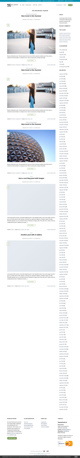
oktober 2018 (62, 293)
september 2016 (62, 354)
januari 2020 (62, 262)
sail (63, 37)
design (26, 64)
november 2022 (62, 182)
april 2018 (61, 308)
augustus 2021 (62, 218)
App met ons (12, 438)
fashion (29, 64)
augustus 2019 (62, 274)
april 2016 (61, 366)
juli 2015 (61, 387)
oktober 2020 (62, 242)
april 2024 (61, 141)
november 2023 (62, 153)
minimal (63, 35)
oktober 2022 (62, 185)
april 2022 (61, 199)
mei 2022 (61, 197)
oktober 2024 (62, 127)
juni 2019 (61, 279)
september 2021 (62, 216)
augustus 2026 (62, 74)
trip (63, 39)
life (60, 35)
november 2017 (62, 320)
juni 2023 (61, 165)
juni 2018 (61, 303)
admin (39, 19)
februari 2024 (62, 146)
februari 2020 (62, 259)
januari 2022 (62, 206)
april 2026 (61, 83)
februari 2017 (62, 341)
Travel (60, 64)
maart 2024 (61, 144)
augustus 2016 (62, 356)
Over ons (26, 422)
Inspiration (61, 54)
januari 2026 (62, 90)
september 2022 (62, 187)
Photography (62, 59)
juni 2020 (61, 252)
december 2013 (62, 407)
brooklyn (19, 229)
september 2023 (62, 158)
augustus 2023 (62, 160)
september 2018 (62, 296)
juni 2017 (61, 332)
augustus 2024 (62, 131)
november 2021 (62, 211)
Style (31, 176)
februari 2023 (62, 175)
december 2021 (62, 209)
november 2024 (62, 124)
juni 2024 (61, 136)
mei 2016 (61, 363)
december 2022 (62, 180)
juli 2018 (61, 300)
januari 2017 (62, 344)
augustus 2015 (62, 385)
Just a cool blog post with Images (31, 178)
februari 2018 (62, 312)
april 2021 (61, 228)
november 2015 (62, 378)
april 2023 (61, 170)
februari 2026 (62, 88)
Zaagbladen (43, 422)
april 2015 (61, 395)
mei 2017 (61, 334)
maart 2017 (61, 339)
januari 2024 (62, 148)
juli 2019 (61, 276)
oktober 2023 (62, 156)
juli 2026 (61, 76)
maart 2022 (61, 201)
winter (69, 39)
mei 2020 (61, 255)
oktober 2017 (62, 322)
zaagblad (39, 453)
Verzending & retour (28, 426)
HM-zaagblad (44, 423)
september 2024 (62, 129)
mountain (67, 35)
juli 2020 (61, 250)
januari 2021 (62, 235)
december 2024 (62, 122)
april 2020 (61, 257)
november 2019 (62, 267)
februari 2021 (62, 233)
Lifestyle (28, 14)
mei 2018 (61, 305)
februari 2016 (62, 370)
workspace (65, 41)
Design (60, 52)
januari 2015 (62, 402)
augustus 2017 (62, 327)
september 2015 (62, 382)
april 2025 (61, 112)
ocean (61, 37)
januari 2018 (62, 315)
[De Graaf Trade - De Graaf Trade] (12, 5)
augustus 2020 (62, 247)
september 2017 (62, 325)
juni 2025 (61, 107)
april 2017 (61, 337)
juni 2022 (61, 194)
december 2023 (62, 151)
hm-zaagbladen (10, 434)
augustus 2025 (62, 102)
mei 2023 (61, 168)
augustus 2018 (62, 298)
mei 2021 (61, 226)
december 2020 (62, 238)
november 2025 (62, 95)
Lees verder (31, 60)
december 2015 (62, 375)
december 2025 (62, 93)
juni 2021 (61, 223)
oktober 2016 (62, 351)
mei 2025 (61, 110)
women (28, 229)
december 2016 (62, 346)
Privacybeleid (27, 428)
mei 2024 (61, 139)
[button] (20, 5)
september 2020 (62, 245)
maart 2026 (61, 86)
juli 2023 (61, 163)
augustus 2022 (62, 189)
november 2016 (62, 349)
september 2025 (62, 100)
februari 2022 (62, 204)
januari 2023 (62, 177)
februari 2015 (62, 399)
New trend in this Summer (31, 16)
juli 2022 (61, 192)
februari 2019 (62, 286)
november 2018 (62, 291)
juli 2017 (61, 329)
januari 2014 (62, 404)
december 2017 (62, 317)
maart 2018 (61, 310)
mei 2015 (61, 392)
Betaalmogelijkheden (29, 425)
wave (66, 39)
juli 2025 (61, 105)
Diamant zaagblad (45, 426)
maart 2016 (61, 368)
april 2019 (61, 284)
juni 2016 (61, 361)
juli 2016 (61, 358)
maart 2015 (61, 397)
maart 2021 (61, 230)
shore (67, 37)
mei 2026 (61, 81)
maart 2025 (61, 115)
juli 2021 (61, 221)
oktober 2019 (62, 269)
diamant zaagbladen (16, 433)
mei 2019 (61, 281)
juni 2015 (61, 390)
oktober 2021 (62, 213)
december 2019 (62, 264)
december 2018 (62, 288)
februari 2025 (62, 117)
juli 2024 (61, 134)
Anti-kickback (44, 425)
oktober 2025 (62, 98)
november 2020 (62, 240)
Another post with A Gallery (31, 235)
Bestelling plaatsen (28, 423)
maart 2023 (61, 172)
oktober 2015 (62, 380)
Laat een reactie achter (51, 64)
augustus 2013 (62, 409)
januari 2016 (62, 373)
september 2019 (62, 271)
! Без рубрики (62, 49)
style (31, 64)
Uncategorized (33, 14)
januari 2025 (62, 119)
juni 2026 (61, 78)
